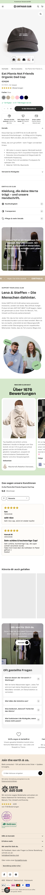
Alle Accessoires (16, 69)
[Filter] (4, 498)
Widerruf (9, 880)
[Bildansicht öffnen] (40, 14)
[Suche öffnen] (38, 6)
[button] (7, 88)
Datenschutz (18, 880)
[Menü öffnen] (3, 6)
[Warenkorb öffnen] (42, 6)
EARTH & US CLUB (12, 889)
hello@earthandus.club (10, 855)
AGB (3, 880)
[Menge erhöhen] (11, 108)
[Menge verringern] (4, 108)
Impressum (28, 880)
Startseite (5, 69)
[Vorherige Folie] (38, 265)
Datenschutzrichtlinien (9, 781)
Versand (14, 85)
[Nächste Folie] (41, 265)
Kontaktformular (21, 860)
